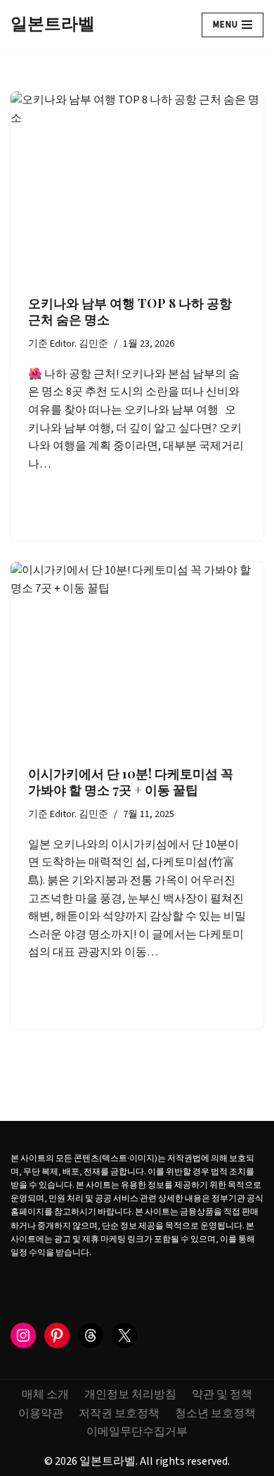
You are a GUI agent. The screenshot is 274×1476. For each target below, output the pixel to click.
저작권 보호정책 (119, 1413)
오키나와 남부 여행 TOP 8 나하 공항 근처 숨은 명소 (130, 311)
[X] (124, 1335)
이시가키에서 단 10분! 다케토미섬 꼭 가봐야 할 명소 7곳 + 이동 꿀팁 (130, 781)
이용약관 (40, 1413)
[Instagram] (23, 1335)
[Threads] (90, 1335)
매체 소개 (45, 1394)
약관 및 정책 (222, 1394)
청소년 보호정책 (215, 1413)
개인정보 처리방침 (130, 1394)
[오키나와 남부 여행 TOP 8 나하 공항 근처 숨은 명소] (137, 186)
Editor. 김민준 (79, 343)
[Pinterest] (57, 1335)
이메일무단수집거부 (137, 1431)
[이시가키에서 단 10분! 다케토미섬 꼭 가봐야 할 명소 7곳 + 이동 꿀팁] (137, 657)
